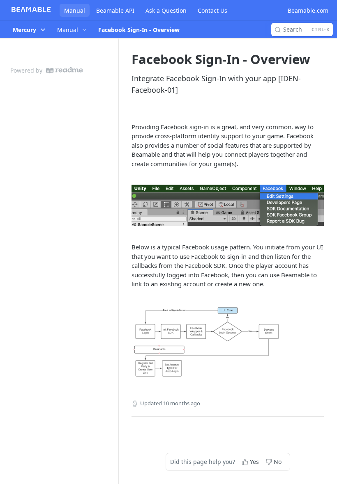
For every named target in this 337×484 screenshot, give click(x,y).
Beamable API (115, 10)
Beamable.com (308, 10)
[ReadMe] (64, 70)
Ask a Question (166, 10)
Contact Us (212, 10)
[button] (228, 205)
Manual (74, 10)
